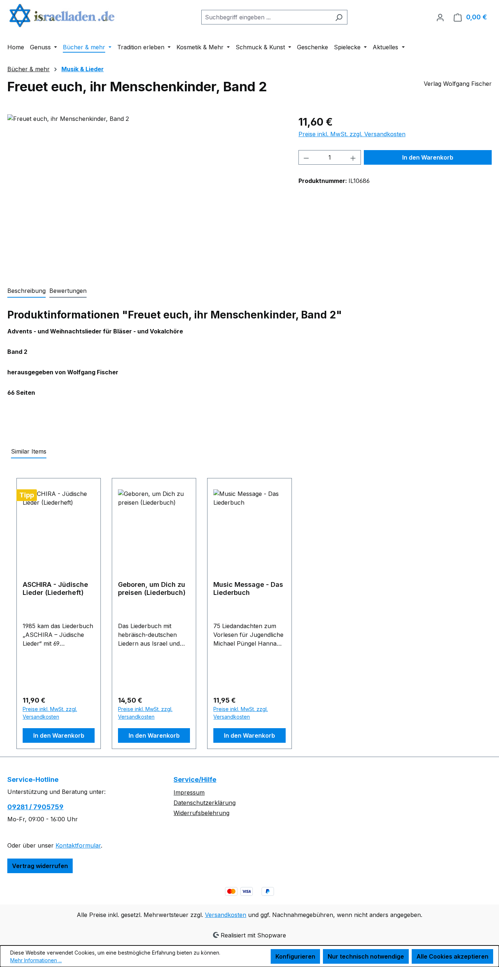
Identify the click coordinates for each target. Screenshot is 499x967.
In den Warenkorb (427, 157)
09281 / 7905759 (35, 807)
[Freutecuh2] (145, 192)
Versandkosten (225, 914)
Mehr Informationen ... (36, 960)
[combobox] (266, 17)
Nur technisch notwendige (366, 956)
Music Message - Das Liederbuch (248, 588)
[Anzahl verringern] (306, 157)
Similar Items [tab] (28, 451)
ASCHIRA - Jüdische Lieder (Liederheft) (55, 588)
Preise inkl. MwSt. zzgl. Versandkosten (351, 134)
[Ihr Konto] (440, 17)
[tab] (26, 291)
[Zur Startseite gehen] (62, 15)
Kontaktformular (78, 845)
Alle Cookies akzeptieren (452, 956)
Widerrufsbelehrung (201, 813)
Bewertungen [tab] (68, 290)
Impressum (189, 792)
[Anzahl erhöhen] (353, 157)
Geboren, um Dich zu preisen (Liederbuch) (152, 588)
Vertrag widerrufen (40, 865)
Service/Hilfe (195, 779)
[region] (145, 192)
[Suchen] (338, 17)
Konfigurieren (295, 956)
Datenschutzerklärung (205, 802)
